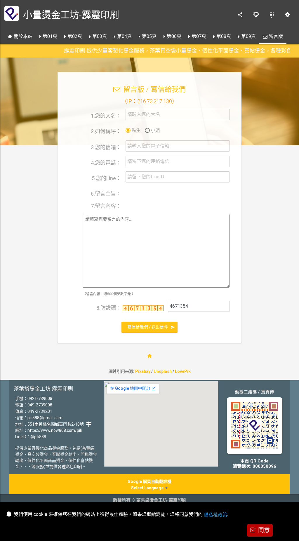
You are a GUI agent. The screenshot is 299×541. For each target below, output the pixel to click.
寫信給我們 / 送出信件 (147, 327)
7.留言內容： (106, 206)
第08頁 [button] (223, 36)
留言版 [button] (276, 36)
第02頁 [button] (74, 36)
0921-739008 (39, 398)
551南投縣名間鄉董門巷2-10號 (55, 424)
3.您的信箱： (106, 147)
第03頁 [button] (99, 36)
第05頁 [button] (149, 36)
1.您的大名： (106, 116)
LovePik (183, 371)
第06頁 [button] (174, 36)
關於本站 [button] (23, 36)
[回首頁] (149, 356)
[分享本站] (240, 14)
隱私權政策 (215, 514)
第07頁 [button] (199, 36)
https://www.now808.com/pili (54, 430)
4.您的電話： (106, 163)
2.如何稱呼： (106, 131)
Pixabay (142, 371)
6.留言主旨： (106, 193)
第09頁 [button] (248, 36)
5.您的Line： (106, 178)
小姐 (155, 130)
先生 (136, 130)
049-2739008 (39, 405)
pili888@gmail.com (44, 417)
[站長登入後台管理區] (287, 14)
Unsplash (163, 371)
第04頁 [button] (124, 36)
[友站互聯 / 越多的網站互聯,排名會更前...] (271, 14)
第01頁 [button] (50, 36)
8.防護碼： (109, 308)
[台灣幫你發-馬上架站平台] (255, 14)
